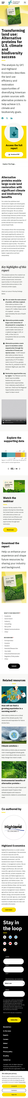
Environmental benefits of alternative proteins (13, 782)
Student (7, 646)
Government (8, 619)
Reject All (14, 1094)
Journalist (7, 651)
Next (19, 468)
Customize (14, 1090)
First (7, 965)
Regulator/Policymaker (11, 656)
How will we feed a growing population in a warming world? (12, 708)
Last (7, 973)
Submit (14, 666)
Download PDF (15, 154)
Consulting (7, 624)
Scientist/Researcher (11, 648)
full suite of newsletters (16, 1012)
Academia (7, 616)
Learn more (8, 910)
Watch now (10, 530)
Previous (8, 468)
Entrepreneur (8, 640)
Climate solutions (9, 746)
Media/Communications (12, 629)
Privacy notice (22, 1082)
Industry (7, 621)
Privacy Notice (6, 1008)
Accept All (14, 1086)
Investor (7, 643)
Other (6, 632)
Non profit (7, 626)
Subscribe (14, 1020)
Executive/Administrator (12, 654)
